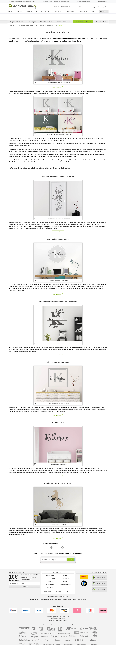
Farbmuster (50, 581)
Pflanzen (39, 11)
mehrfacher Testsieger (84, 1)
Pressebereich (66, 578)
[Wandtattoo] (22, 6)
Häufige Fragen (50, 575)
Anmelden (24, 586)
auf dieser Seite (75, 91)
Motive (47, 11)
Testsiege (65, 581)
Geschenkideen (101, 22)
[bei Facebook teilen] (58, 547)
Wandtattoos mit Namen (30, 25)
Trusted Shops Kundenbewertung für (45, 599)
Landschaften (82, 11)
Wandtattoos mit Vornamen (46, 25)
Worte (29, 11)
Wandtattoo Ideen (46, 22)
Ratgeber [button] (103, 11)
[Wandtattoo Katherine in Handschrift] (58, 445)
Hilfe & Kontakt (103, 1)
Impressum (50, 587)
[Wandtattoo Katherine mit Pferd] (58, 505)
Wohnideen (101, 589)
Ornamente (70, 11)
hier (52, 226)
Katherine (60, 25)
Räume (10, 11)
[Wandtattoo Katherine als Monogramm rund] (58, 261)
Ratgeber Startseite (16, 22)
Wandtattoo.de (12, 25)
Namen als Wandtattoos (83, 22)
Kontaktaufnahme (50, 578)
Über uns (65, 575)
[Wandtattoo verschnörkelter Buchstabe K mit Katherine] (58, 323)
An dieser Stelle (60, 532)
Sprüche (19, 11)
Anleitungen (32, 22)
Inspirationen (101, 583)
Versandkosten (50, 584)
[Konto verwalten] (94, 6)
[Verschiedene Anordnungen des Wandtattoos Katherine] (58, 114)
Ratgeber (20, 25)
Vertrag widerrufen (65, 584)
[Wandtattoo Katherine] (58, 63)
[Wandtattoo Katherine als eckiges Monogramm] (58, 384)
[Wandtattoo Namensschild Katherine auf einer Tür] (58, 198)
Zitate (93, 11)
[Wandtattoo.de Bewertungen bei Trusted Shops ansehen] (84, 586)
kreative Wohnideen (63, 22)
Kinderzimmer (58, 11)
